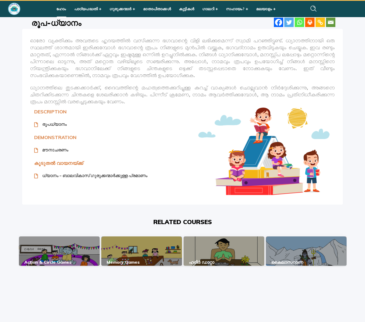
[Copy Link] (320, 22)
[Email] (330, 22)
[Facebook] (278, 22)
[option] (59, 251)
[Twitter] (289, 22)
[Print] (309, 22)
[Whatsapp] (299, 22)
